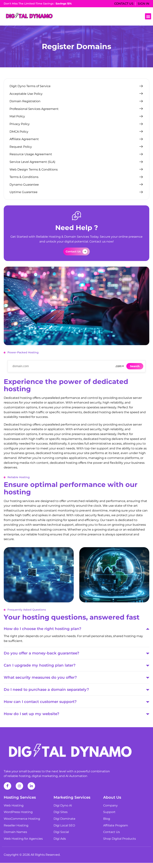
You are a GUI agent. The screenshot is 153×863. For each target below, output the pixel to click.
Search (135, 366)
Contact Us (73, 251)
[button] (148, 16)
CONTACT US (123, 3)
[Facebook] (7, 786)
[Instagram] (19, 786)
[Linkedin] (31, 786)
